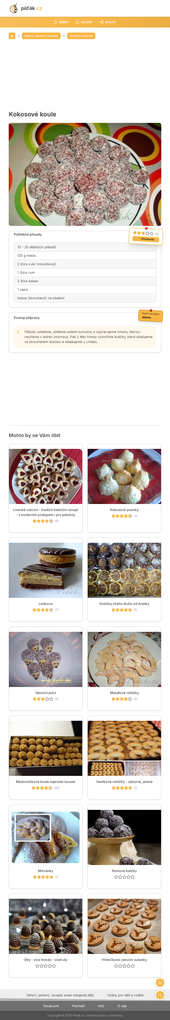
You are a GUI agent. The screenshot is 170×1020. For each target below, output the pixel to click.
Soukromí (51, 1006)
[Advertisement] (85, 75)
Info (101, 1006)
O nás (122, 1006)
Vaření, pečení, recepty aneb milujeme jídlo (60, 995)
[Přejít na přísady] (160, 983)
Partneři (78, 1006)
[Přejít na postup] (160, 995)
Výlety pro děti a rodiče (125, 995)
